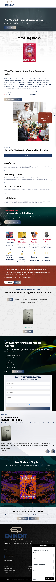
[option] (28, 52)
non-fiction (25, 299)
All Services (28, 155)
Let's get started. (17, 372)
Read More (28, 492)
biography (17, 299)
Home (5, 549)
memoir (23, 302)
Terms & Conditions (23, 405)
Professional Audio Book (9, 570)
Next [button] (53, 451)
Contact (6, 554)
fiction (10, 299)
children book (31, 302)
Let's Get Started (10, 28)
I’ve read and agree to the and (21, 405)
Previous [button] (47, 451)
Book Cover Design (8, 568)
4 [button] (29, 327)
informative (34, 299)
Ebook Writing (7, 566)
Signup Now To (9, 257)
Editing (5, 564)
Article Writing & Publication (10, 573)
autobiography (43, 299)
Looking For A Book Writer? (13, 99)
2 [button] (26, 327)
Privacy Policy (32, 405)
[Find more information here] (43, 562)
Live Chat (17, 282)
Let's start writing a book (12, 222)
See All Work (28, 331)
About (5, 551)
